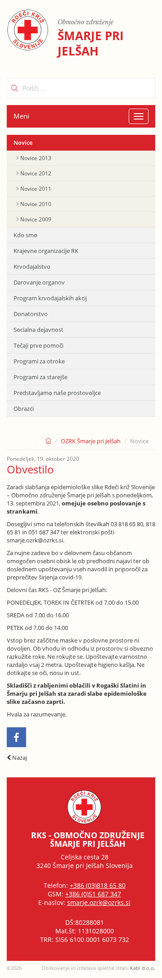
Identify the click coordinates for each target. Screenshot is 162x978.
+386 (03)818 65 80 (98, 885)
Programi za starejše (41, 377)
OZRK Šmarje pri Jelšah (91, 441)
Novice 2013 (35, 158)
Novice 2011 (35, 189)
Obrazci (24, 408)
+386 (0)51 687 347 (93, 894)
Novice (23, 142)
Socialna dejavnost (38, 330)
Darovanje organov (39, 282)
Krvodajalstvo (32, 266)
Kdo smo (25, 235)
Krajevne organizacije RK (46, 251)
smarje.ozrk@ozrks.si (98, 902)
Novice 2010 (35, 204)
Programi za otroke (39, 361)
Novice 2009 (35, 219)
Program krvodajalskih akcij (50, 298)
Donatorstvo (31, 314)
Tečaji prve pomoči (38, 345)
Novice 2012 (35, 173)
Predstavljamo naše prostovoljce (57, 393)
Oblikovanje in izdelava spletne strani (98, 967)
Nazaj (19, 757)
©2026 (14, 967)
